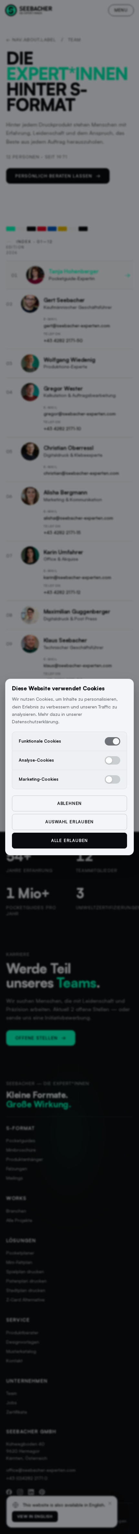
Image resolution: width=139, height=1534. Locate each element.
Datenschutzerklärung (35, 721)
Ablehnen (69, 803)
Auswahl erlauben (69, 821)
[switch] (112, 741)
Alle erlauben (69, 840)
